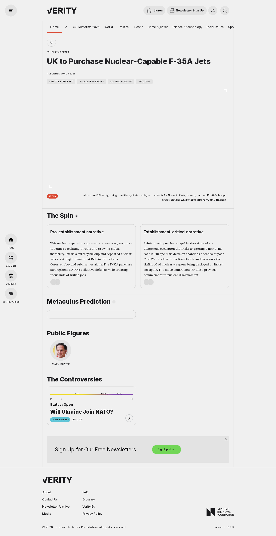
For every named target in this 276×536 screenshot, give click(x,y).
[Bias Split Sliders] (11, 258)
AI (66, 27)
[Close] (226, 439)
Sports (233, 27)
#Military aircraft (61, 81)
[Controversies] (11, 294)
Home (54, 27)
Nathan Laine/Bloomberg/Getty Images (198, 199)
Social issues (214, 27)
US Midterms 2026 (86, 27)
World (108, 27)
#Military (144, 81)
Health (138, 27)
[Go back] (51, 42)
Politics (124, 27)
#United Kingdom (121, 81)
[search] (224, 10)
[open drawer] (11, 11)
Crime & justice (158, 27)
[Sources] (11, 276)
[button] (56, 401)
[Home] (11, 240)
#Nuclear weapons (91, 81)
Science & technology (186, 27)
